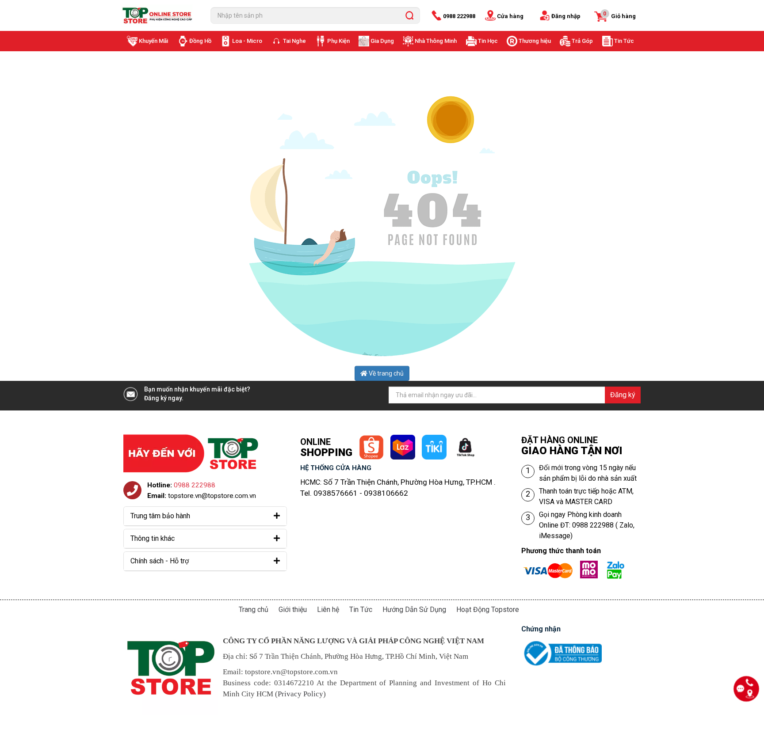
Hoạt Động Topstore (487, 609)
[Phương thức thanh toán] (576, 566)
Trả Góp (582, 41)
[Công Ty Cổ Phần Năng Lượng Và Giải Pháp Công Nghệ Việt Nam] (159, 15)
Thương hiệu (535, 41)
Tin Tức (624, 41)
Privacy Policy (300, 694)
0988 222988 (459, 16)
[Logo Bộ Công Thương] (561, 642)
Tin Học (488, 41)
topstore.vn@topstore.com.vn (212, 496)
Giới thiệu (293, 609)
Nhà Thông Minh (436, 41)
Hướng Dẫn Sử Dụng (414, 609)
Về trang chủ (385, 373)
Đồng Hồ (200, 41)
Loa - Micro (247, 41)
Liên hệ (328, 609)
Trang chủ (253, 609)
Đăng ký (622, 395)
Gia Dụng (382, 41)
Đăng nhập (566, 16)
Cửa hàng (510, 16)
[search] (409, 15)
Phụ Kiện (338, 41)
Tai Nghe (294, 41)
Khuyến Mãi (153, 41)
